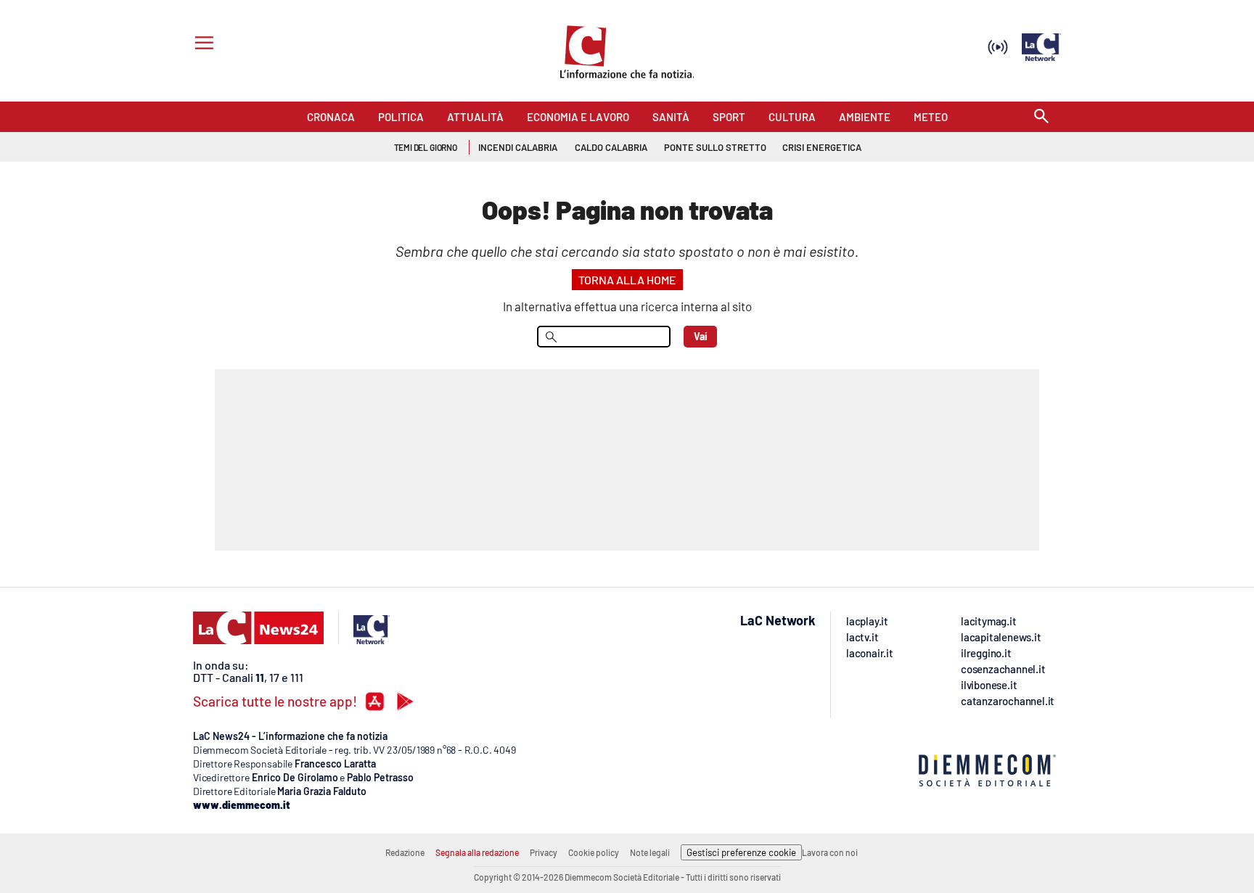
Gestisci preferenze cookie (741, 852)
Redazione (405, 852)
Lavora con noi (830, 852)
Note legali (650, 852)
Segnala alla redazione (477, 852)
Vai (701, 336)
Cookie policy (593, 852)
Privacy (543, 852)
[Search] (1041, 117)
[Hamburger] (201, 44)
